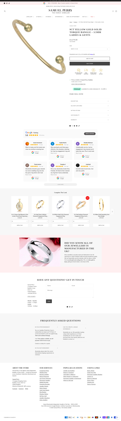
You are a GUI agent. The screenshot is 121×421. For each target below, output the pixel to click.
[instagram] (7, 3)
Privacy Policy (90, 380)
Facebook (14, 388)
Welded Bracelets (44, 382)
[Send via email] (76, 125)
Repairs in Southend (68, 372)
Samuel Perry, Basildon (87, 80)
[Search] (5, 11)
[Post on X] (72, 125)
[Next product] (112, 211)
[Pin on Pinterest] (74, 125)
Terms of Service (91, 384)
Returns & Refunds (92, 378)
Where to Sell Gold (68, 380)
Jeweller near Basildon (69, 370)
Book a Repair (90, 370)
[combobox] (19, 221)
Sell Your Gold (43, 396)
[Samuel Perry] (60, 11)
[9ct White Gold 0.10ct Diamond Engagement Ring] (60, 204)
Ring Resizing (43, 392)
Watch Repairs (43, 388)
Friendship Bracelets (45, 384)
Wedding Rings (43, 372)
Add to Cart (20, 225)
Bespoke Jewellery (44, 374)
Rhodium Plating (44, 394)
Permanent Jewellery (45, 380)
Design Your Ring (91, 372)
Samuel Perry (73, 25)
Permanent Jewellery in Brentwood (72, 378)
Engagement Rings (44, 370)
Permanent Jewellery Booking (94, 374)
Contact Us (90, 376)
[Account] (113, 11)
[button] (79, 125)
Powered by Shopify (10, 417)
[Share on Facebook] (70, 125)
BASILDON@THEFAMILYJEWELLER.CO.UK (64, 6)
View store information (78, 84)
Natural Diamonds (44, 376)
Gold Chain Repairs (44, 390)
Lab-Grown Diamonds (45, 378)
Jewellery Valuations (45, 398)
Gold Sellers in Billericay (69, 374)
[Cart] (116, 11)
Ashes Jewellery (43, 400)
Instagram (21, 388)
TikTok (26, 388)
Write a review (90, 133)
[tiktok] (9, 3)
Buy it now (90, 63)
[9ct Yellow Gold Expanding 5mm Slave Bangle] (101, 204)
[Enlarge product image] (39, 47)
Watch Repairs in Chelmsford (70, 376)
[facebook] (4, 3)
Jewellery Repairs (44, 386)
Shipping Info (90, 382)
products (75, 22)
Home (71, 22)
